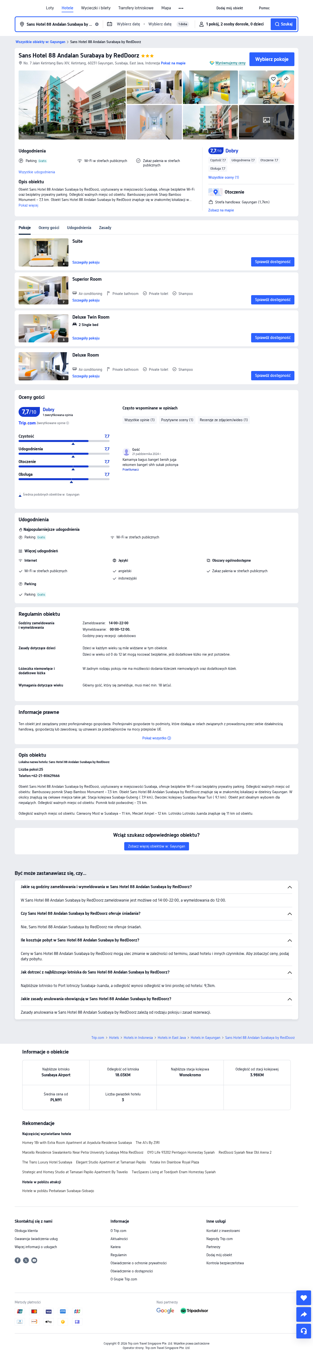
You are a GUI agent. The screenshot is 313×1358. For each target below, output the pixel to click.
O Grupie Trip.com (124, 1279)
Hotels (114, 1038)
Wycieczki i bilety (96, 8)
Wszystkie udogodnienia (37, 172)
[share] (303, 1314)
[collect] (303, 1297)
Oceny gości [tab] (49, 227)
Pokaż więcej (28, 205)
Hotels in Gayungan (205, 1038)
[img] (72, 104)
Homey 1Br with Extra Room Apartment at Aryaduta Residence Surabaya (77, 1143)
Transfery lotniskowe (136, 8)
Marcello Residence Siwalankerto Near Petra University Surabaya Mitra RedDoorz (82, 1152)
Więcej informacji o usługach (36, 1247)
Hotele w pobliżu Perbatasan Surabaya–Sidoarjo (58, 1191)
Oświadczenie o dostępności (132, 1271)
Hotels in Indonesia (138, 1038)
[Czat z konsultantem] (303, 1331)
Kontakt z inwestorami (223, 1231)
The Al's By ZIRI (148, 1143)
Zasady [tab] (105, 227)
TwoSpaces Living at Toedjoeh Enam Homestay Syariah (174, 1172)
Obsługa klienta (26, 1231)
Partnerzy (213, 1247)
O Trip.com (118, 1231)
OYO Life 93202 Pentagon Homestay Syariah (181, 1152)
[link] (230, 8)
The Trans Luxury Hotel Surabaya (47, 1162)
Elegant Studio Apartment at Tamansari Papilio (111, 1162)
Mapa (166, 8)
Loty (50, 8)
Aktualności (119, 1239)
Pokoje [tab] (25, 227)
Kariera (116, 1247)
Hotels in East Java (172, 1038)
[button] (181, 8)
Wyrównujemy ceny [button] (230, 63)
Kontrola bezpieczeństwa (225, 1263)
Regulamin (119, 1255)
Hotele (67, 8)
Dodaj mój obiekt (219, 1255)
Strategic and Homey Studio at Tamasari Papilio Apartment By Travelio (75, 1172)
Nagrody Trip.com (219, 1239)
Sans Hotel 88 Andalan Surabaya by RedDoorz (79, 55)
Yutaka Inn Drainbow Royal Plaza (174, 1162)
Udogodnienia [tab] (79, 227)
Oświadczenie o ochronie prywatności (139, 1263)
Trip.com (97, 1038)
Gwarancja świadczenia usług (36, 1239)
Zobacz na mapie (221, 210)
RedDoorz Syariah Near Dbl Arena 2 (245, 1152)
